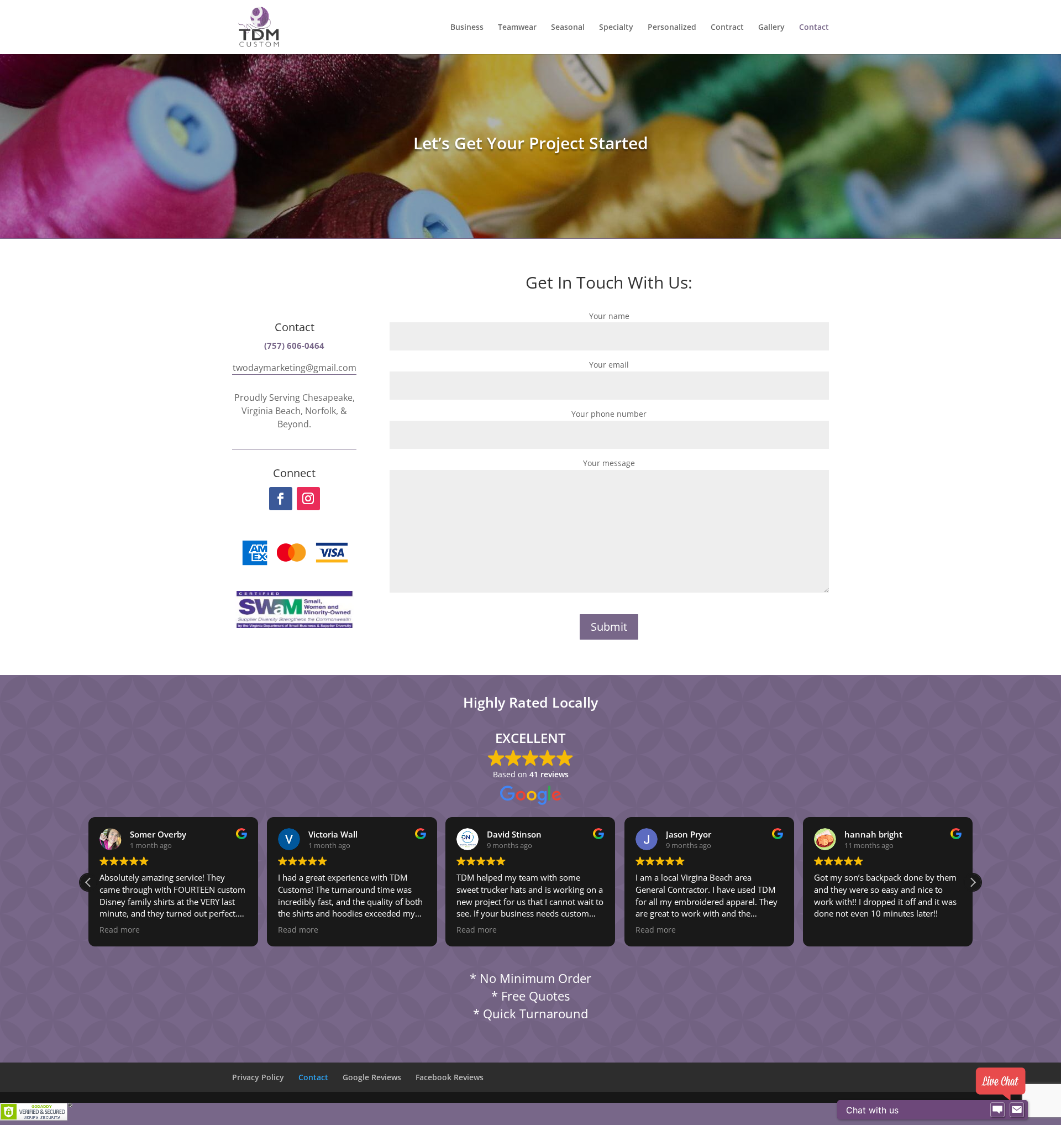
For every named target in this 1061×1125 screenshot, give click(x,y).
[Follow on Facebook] (280, 498)
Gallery (771, 27)
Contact (814, 27)
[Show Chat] (997, 1110)
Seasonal (568, 27)
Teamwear (517, 27)
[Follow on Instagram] (308, 498)
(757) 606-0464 (294, 345)
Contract (727, 27)
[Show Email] (1017, 1110)
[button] (972, 882)
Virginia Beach (271, 411)
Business (467, 27)
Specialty (616, 27)
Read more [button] (119, 930)
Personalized (672, 27)
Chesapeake (327, 397)
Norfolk (320, 411)
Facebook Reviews (450, 1077)
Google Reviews (372, 1077)
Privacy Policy (258, 1077)
